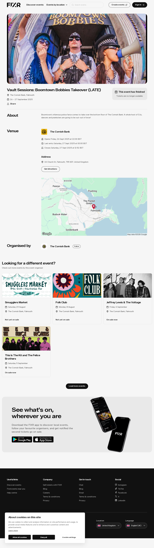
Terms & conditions (51, 496)
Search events (80, 5)
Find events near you (16, 489)
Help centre (12, 493)
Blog (45, 489)
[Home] (14, 5)
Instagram (122, 485)
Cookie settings (69, 537)
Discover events (35, 5)
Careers (46, 493)
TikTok (121, 489)
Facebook (122, 493)
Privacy (46, 500)
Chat (81, 485)
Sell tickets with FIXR (52, 485)
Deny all (43, 537)
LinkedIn (121, 500)
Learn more (13, 530)
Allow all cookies (20, 537)
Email (81, 493)
